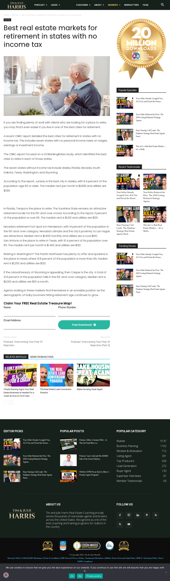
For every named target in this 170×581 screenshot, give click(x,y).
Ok (72, 576)
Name (7, 307)
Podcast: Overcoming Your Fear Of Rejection (23, 343)
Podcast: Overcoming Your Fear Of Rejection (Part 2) (90, 343)
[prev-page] (6, 402)
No (80, 576)
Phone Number (67, 307)
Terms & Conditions (52, 558)
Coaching (82, 4)
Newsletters (131, 4)
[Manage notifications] (6, 575)
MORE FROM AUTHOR (41, 357)
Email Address (12, 320)
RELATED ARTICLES (16, 357)
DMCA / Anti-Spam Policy (147, 558)
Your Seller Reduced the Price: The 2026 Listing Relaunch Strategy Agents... (149, 117)
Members (113, 4)
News (67, 4)
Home (6, 15)
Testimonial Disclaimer (94, 558)
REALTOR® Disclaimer (32, 558)
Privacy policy (93, 576)
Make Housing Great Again (90, 389)
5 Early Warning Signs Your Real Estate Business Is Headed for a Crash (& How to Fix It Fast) (19, 392)
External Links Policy (126, 558)
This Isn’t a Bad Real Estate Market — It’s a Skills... (153, 228)
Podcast (39, 4)
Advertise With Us (14, 558)
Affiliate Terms (111, 558)
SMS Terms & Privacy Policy (72, 558)
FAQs (145, 4)
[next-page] (11, 402)
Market (15, 15)
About (98, 4)
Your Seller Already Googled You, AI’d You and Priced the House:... (127, 195)
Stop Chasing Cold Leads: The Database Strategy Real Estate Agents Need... (150, 133)
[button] (162, 5)
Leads (54, 4)
